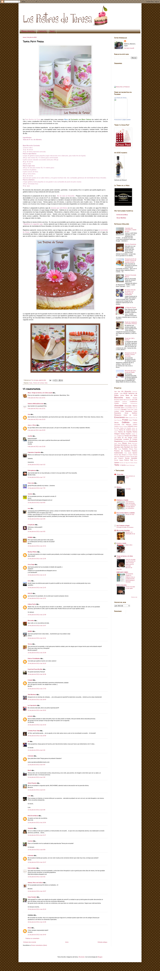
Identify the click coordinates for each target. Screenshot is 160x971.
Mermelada (124, 445)
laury (29, 581)
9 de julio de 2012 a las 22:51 (36, 398)
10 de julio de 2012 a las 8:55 (36, 502)
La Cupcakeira (32, 705)
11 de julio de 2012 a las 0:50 (36, 764)
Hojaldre (128, 434)
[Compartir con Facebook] (60, 380)
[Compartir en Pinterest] (62, 380)
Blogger (100, 957)
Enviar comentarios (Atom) (39, 945)
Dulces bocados (122, 585)
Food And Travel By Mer (35, 669)
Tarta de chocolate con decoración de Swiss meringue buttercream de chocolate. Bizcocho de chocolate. (126, 564)
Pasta (119, 449)
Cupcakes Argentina (34, 452)
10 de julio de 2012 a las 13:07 (37, 625)
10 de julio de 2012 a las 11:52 (37, 598)
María (29, 770)
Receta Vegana (118, 460)
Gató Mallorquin (126, 424)
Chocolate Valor (119, 407)
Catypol (30, 680)
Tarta (46, 383)
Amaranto (134, 391)
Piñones (131, 449)
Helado (122, 434)
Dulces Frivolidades (34, 658)
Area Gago (31, 564)
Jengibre (119, 435)
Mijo (129, 445)
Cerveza (124, 403)
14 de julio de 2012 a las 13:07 (37, 891)
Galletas (126, 422)
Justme (30, 494)
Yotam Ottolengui (130, 465)
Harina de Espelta (125, 432)
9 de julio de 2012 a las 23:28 (36, 446)
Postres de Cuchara (38, 383)
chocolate (118, 405)
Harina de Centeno (125, 430)
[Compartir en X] (58, 380)
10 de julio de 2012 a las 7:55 (36, 488)
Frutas (125, 420)
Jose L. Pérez (32, 425)
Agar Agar (117, 391)
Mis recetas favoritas (123, 530)
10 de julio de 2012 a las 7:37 (36, 477)
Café (135, 399)
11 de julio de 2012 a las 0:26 (36, 750)
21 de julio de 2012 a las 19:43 (37, 934)
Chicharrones (134, 403)
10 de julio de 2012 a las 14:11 (37, 638)
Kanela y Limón (121, 543)
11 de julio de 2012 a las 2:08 (36, 777)
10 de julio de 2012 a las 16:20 (37, 663)
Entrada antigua (102, 942)
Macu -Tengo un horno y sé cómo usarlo (40, 393)
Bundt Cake (123, 399)
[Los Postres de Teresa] (120, 118)
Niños (131, 447)
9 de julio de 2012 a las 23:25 (36, 430)
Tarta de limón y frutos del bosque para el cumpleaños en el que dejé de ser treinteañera (131, 505)
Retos (135, 460)
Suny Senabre (32, 897)
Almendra (128, 391)
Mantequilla (133, 441)
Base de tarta (131, 395)
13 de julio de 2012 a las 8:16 (36, 877)
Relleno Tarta (128, 460)
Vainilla (123, 465)
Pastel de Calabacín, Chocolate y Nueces (131, 322)
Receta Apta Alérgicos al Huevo (123, 454)
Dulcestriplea (32, 868)
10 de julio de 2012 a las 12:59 (37, 614)
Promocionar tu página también (122, 119)
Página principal (28, 31)
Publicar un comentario (32, 938)
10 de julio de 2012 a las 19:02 (37, 710)
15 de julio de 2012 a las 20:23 (37, 909)
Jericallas (128, 489)
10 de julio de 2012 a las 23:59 (37, 735)
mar (29, 508)
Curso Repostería (126, 411)
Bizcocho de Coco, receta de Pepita (130, 371)
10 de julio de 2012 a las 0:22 (36, 464)
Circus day (120, 474)
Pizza (135, 449)
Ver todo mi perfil (129, 48)
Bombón (135, 397)
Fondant (131, 417)
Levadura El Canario (130, 439)
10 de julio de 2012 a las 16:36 (37, 674)
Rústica (119, 487)
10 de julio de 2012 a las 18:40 (37, 699)
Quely (129, 453)
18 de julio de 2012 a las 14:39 (37, 922)
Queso (135, 453)
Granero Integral (123, 426)
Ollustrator (81, 957)
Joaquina (30, 828)
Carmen (30, 841)
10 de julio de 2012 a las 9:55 (36, 531)
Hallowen (130, 426)
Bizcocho (118, 397)
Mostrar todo (134, 597)
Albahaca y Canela (122, 500)
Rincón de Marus (33, 815)
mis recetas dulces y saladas (126, 513)
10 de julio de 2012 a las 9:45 (36, 519)
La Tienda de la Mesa (129, 436)
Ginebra (116, 426)
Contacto (42, 31)
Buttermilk (128, 399)
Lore (29, 796)
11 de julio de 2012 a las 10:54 (37, 822)
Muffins (135, 445)
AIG (122, 391)
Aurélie (30, 436)
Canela (116, 403)
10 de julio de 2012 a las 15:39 (37, 652)
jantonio (30, 716)
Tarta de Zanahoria (130, 244)
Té (120, 465)
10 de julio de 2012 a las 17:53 (37, 688)
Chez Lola (31, 483)
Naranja (117, 447)
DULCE (30, 593)
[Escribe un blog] (56, 380)
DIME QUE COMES (122, 572)
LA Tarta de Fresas (130, 307)
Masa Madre (117, 443)
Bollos (128, 398)
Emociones (119, 417)
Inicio (66, 942)
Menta (129, 443)
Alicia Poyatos (32, 783)
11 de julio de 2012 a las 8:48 (36, 810)
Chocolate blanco (131, 406)
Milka (131, 445)
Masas (124, 443)
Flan (126, 417)
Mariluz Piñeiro (32, 552)
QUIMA (30, 631)
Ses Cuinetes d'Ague (123, 525)
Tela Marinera (32, 694)
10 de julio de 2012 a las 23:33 (37, 725)
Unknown (31, 756)
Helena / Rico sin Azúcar (35, 882)
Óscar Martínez (121, 218)
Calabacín (117, 401)
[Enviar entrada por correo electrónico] (50, 380)
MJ (29, 741)
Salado (116, 462)
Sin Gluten (131, 462)
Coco (130, 407)
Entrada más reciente (29, 942)
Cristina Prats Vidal (34, 730)
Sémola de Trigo (124, 462)
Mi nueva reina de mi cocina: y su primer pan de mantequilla (130, 292)
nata (121, 447)
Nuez (135, 447)
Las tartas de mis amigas (123, 437)
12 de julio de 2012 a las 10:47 (37, 862)
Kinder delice (129, 545)
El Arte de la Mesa (122, 214)
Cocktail (126, 407)
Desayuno (117, 415)
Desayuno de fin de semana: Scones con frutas (130, 354)
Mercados (134, 443)
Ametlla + (117, 393)
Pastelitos (125, 449)
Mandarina (126, 441)
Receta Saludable (131, 458)
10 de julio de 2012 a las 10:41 (37, 546)
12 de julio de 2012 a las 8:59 (36, 849)
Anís (121, 393)
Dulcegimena (32, 470)
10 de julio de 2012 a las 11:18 (37, 575)
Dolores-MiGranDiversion (36, 403)
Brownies (116, 399)
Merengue (117, 445)
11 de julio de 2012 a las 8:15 (36, 790)
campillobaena (133, 401)
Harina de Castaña (125, 428)
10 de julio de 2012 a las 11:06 (37, 558)
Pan (115, 449)
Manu (29, 928)
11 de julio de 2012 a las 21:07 (37, 835)
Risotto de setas (130, 514)
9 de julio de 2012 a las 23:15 (36, 419)
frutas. (31, 383)
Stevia (135, 462)
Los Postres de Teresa (120, 97)
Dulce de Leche (130, 415)
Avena (122, 395)
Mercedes (31, 620)
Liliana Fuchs (32, 604)
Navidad (127, 447)
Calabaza (124, 401)
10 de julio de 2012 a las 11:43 (37, 587)
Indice (52, 31)
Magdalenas (118, 441)
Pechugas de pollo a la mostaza (125, 527)
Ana (29, 414)
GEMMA (30, 537)
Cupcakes (124, 409)
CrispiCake (31, 524)
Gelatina (135, 424)
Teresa (30, 644)
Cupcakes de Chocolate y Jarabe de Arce (130, 229)
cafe (133, 399)
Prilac (125, 453)
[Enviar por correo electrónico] (54, 380)
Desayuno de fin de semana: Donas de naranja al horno (130, 260)
